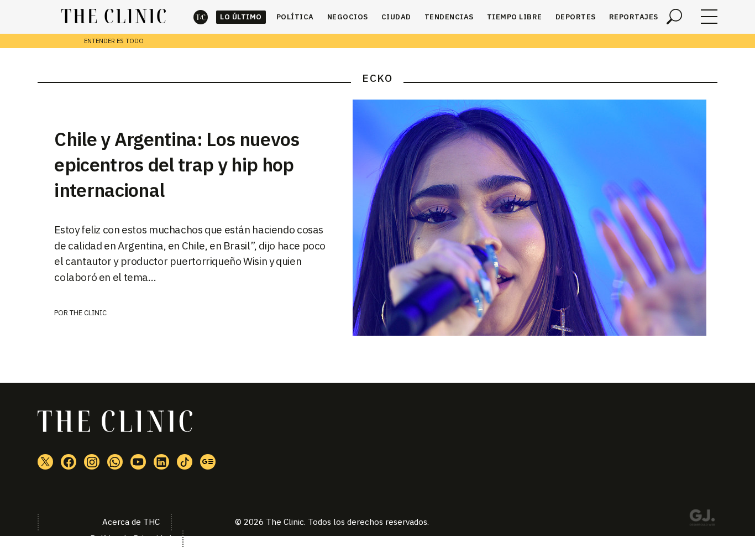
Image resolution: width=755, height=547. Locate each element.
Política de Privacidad (130, 538)
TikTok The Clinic (184, 462)
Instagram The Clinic (91, 462)
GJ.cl (702, 519)
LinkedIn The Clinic (161, 462)
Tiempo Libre (514, 17)
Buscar (674, 16)
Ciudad (396, 17)
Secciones (709, 16)
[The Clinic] (113, 16)
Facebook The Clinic (68, 462)
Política (295, 17)
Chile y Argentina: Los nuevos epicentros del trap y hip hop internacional (176, 164)
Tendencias (449, 17)
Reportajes (633, 17)
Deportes (575, 17)
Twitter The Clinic (45, 462)
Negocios (347, 17)
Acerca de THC (131, 522)
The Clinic (200, 17)
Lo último (241, 17)
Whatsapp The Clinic (115, 462)
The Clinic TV (138, 462)
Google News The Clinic (208, 462)
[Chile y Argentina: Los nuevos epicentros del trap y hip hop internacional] (535, 218)
